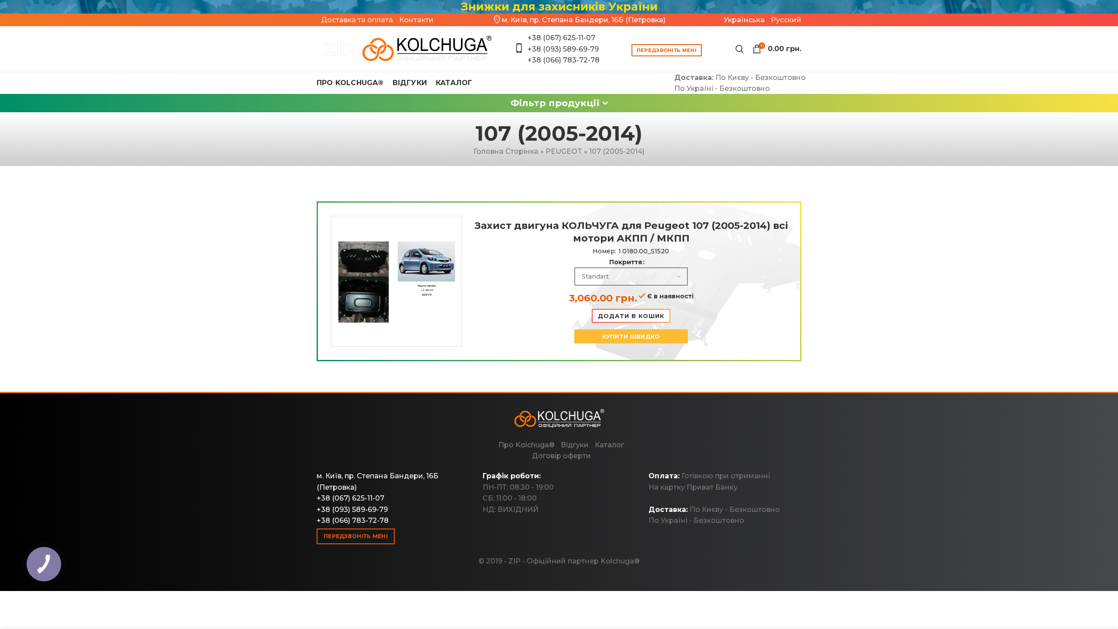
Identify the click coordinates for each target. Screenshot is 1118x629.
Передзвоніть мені (667, 50)
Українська (744, 20)
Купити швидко (631, 336)
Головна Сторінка (505, 151)
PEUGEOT (563, 151)
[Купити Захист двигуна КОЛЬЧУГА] (405, 49)
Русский (786, 20)
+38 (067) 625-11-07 (561, 38)
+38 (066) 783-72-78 (564, 60)
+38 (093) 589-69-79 (563, 49)
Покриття (625, 262)
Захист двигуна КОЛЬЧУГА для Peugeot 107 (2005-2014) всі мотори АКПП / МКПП (631, 231)
